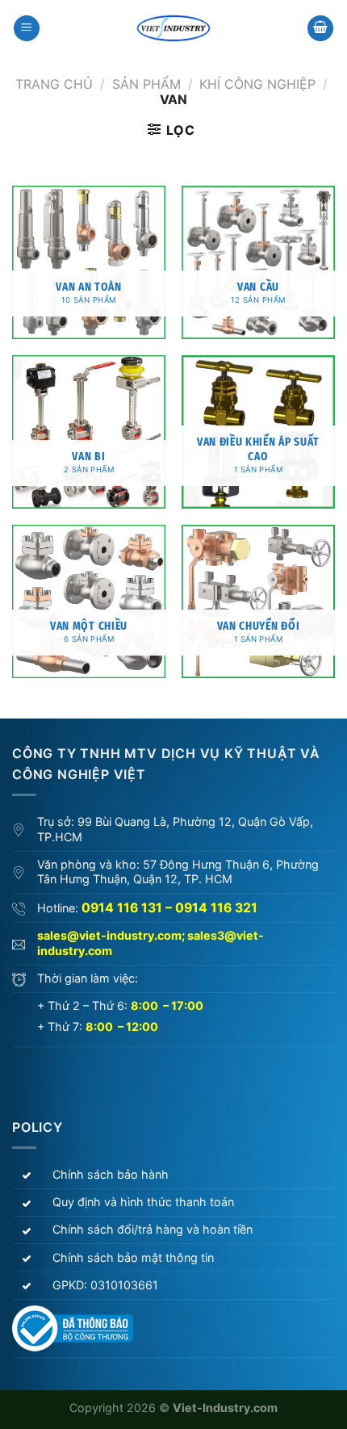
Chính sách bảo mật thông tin (133, 1257)
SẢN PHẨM (146, 84)
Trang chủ (54, 84)
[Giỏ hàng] (320, 28)
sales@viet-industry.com (109, 935)
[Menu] (27, 28)
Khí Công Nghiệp (257, 84)
